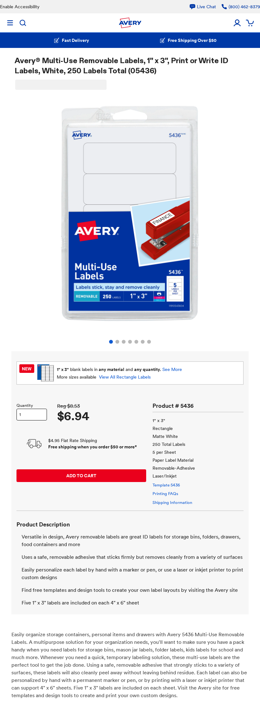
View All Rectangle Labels (125, 377)
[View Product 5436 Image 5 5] (136, 342)
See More (172, 369)
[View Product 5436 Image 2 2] (117, 342)
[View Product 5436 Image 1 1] (111, 342)
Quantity (24, 405)
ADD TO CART (81, 475)
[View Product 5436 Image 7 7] (149, 342)
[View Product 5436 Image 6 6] (143, 342)
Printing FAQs (165, 493)
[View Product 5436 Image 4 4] (130, 342)
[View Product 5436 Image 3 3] (124, 342)
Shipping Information (172, 502)
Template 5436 (166, 485)
